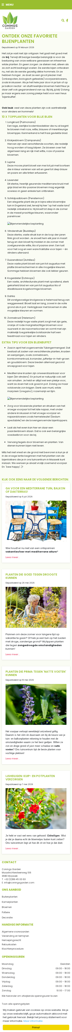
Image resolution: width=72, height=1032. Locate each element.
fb (67, 20)
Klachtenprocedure (12, 948)
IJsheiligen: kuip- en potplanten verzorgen (30, 777)
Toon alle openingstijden (16, 1003)
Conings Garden (11, 869)
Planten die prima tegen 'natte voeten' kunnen (36, 673)
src (63, 20)
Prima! (36, 1027)
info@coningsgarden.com (19, 882)
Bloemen (7, 907)
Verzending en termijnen (15, 935)
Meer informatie (33, 1021)
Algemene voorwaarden (15, 931)
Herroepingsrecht (11, 940)
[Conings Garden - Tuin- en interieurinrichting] (10, 20)
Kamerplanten (10, 901)
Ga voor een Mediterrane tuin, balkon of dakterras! (35, 490)
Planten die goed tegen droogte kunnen (31, 576)
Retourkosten (9, 944)
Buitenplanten (10, 896)
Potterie (6, 912)
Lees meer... (13, 557)
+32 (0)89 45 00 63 (15, 879)
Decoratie (7, 917)
